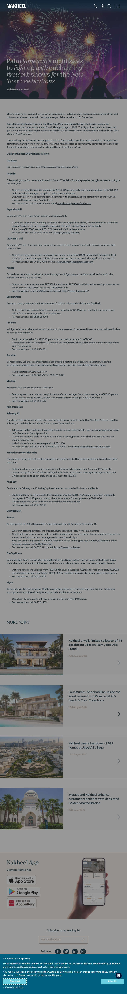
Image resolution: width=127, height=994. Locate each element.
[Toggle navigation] (118, 6)
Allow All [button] (112, 981)
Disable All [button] (15, 981)
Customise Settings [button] (14, 987)
